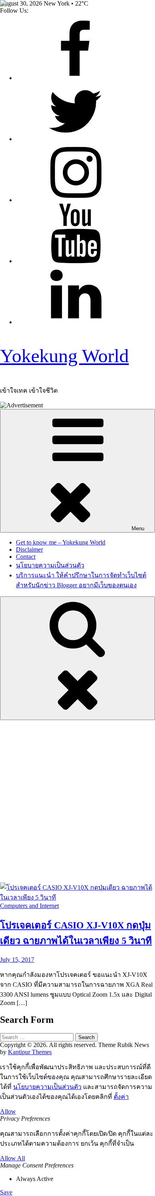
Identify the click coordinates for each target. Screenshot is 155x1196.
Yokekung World (64, 355)
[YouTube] (75, 261)
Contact (25, 556)
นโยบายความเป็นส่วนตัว (50, 565)
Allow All (12, 1158)
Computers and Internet (29, 905)
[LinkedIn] (75, 322)
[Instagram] (75, 200)
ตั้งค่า (121, 1096)
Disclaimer (29, 549)
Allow (8, 1111)
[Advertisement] (77, 801)
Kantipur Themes (30, 1052)
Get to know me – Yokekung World (60, 542)
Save (6, 1192)
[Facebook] (75, 78)
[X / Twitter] (75, 139)
